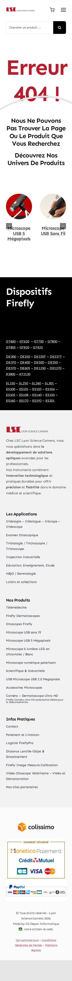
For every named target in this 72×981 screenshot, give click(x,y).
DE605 (25, 363)
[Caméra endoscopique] (19, 196)
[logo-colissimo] (36, 813)
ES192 (36, 395)
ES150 (50, 390)
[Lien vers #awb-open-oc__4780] (63, 10)
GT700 (39, 336)
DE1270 (55, 363)
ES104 (50, 384)
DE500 (39, 357)
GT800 (52, 336)
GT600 (11, 336)
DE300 (11, 351)
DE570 (11, 363)
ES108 (23, 390)
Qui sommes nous (27, 935)
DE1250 (40, 363)
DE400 (25, 357)
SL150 (10, 378)
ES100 (10, 384)
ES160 (10, 395)
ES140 (36, 390)
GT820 (24, 342)
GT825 (38, 342)
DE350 (25, 351)
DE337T (56, 351)
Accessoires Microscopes (53, 230)
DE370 (11, 357)
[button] (9, 223)
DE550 (53, 357)
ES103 (36, 384)
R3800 (10, 369)
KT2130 (24, 369)
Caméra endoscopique (20, 230)
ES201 (50, 395)
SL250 (23, 378)
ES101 (23, 384)
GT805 (11, 342)
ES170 (23, 395)
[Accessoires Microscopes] (53, 196)
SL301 (49, 378)
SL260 (36, 378)
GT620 (24, 336)
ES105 (10, 390)
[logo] (20, 9)
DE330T (40, 351)
